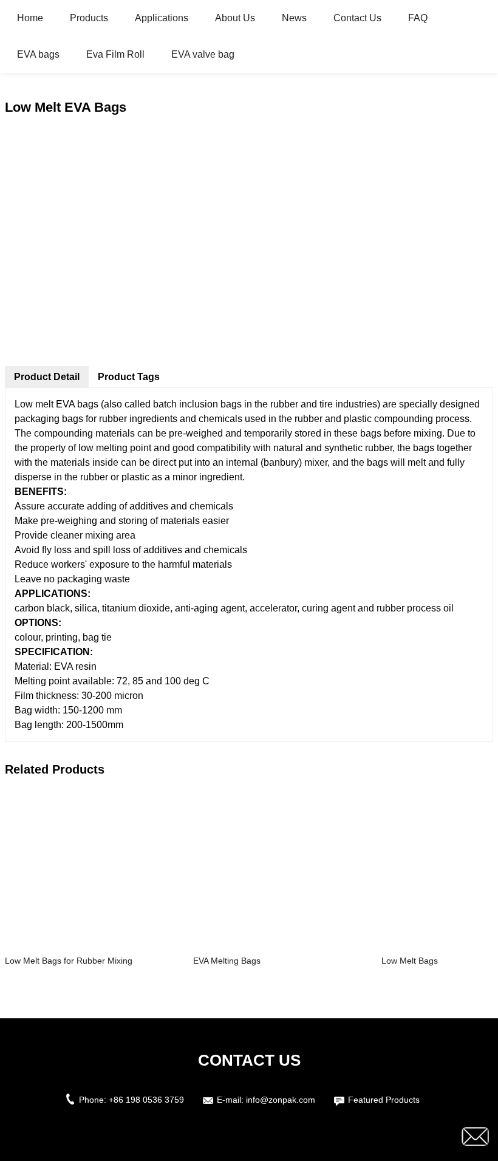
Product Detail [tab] (47, 377)
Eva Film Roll (115, 54)
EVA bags (38, 54)
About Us (235, 18)
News (294, 18)
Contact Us (357, 18)
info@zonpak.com (280, 1100)
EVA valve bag (202, 54)
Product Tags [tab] (129, 377)
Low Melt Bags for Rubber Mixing (68, 960)
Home (30, 18)
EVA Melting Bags (227, 960)
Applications (161, 18)
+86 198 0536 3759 (146, 1100)
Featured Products (384, 1100)
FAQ (418, 18)
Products (89, 18)
